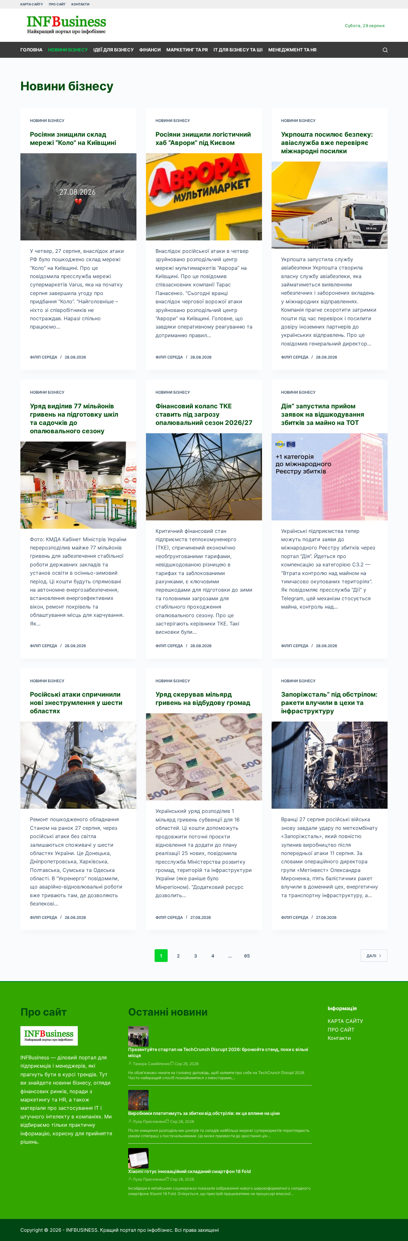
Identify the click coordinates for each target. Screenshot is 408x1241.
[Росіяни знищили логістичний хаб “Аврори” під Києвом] (204, 196)
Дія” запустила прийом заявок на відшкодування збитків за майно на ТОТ (322, 414)
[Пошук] (385, 50)
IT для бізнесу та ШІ (238, 49)
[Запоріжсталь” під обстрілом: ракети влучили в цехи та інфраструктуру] (330, 765)
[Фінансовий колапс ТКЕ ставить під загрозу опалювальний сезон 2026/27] (204, 476)
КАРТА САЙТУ (31, 4)
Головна (31, 49)
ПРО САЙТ (57, 4)
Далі (371, 955)
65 (247, 955)
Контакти (80, 4)
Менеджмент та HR (292, 49)
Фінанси (150, 49)
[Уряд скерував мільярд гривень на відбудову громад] (204, 756)
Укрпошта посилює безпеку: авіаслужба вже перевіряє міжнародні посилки (327, 143)
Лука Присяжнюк (149, 1121)
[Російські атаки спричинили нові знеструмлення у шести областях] (78, 765)
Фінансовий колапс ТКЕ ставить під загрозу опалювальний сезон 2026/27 (204, 414)
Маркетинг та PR (187, 49)
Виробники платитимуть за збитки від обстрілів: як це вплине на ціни (204, 1113)
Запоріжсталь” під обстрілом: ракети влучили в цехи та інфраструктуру (329, 703)
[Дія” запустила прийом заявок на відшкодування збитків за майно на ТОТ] (330, 476)
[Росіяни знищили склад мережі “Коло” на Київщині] (78, 196)
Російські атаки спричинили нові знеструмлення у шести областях (76, 703)
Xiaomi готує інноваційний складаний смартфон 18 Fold (189, 1171)
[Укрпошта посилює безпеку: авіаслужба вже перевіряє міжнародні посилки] (330, 205)
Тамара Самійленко (151, 1063)
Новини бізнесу (68, 49)
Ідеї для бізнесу (113, 49)
